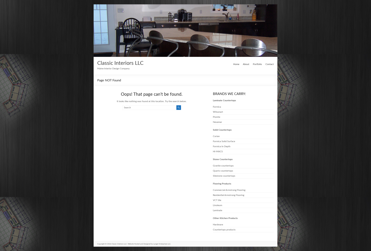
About (246, 64)
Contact (269, 64)
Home (236, 64)
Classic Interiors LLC (120, 63)
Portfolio (257, 64)
